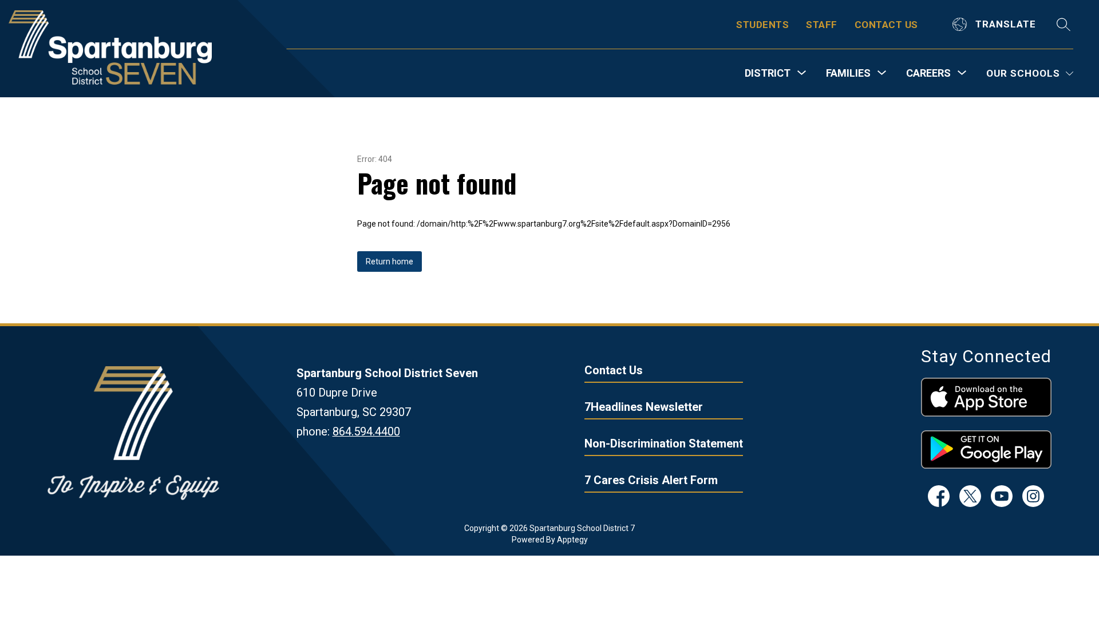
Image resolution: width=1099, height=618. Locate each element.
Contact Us (613, 370)
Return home (389, 261)
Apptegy (572, 539)
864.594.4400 (366, 431)
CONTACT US (886, 24)
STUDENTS (762, 24)
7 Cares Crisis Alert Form (651, 480)
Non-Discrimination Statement (663, 443)
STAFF (821, 24)
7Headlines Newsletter (643, 407)
